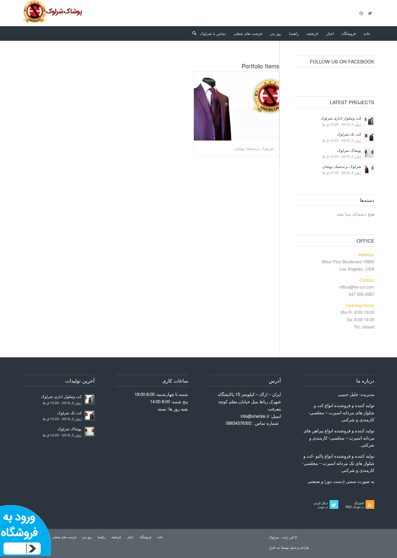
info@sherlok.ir (255, 416)
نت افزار (275, 547)
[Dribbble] (361, 13)
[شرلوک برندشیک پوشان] (236, 106)
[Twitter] (370, 13)
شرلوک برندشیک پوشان (253, 148)
